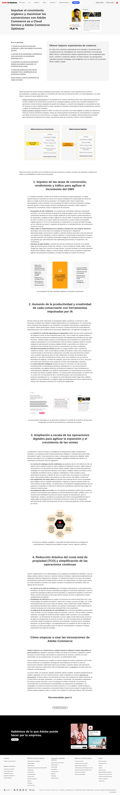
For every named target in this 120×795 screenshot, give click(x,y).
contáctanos (74, 667)
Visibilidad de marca (8, 773)
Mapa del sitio (90, 790)
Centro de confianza (103, 778)
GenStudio (30, 783)
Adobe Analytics (31, 763)
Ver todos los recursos (60, 707)
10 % (76, 222)
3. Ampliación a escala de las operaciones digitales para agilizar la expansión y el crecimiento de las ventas (24, 64)
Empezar (75, 2)
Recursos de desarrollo (80, 774)
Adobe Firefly (54, 767)
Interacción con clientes (9, 769)
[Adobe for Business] (117, 2)
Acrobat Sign (30, 770)
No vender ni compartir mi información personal (105, 790)
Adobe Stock (54, 769)
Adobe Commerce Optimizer (31, 110)
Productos (21, 2)
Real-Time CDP (31, 785)
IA (29, 2)
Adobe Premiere (55, 778)
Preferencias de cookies (80, 790)
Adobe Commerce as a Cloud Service (34, 99)
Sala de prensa (102, 770)
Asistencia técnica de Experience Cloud (84, 767)
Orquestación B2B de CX (9, 775)
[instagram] (17, 790)
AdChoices (113, 792)
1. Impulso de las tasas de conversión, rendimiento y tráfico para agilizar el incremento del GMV (26, 48)
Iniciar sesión (100, 2)
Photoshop (53, 776)
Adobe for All (101, 781)
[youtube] (26, 790)
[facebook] (14, 790)
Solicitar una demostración (10, 761)
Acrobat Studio (31, 772)
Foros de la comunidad (80, 772)
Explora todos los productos (34, 761)
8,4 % (41, 226)
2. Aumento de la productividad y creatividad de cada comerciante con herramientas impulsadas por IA (26, 56)
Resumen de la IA (103, 763)
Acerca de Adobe (102, 761)
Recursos (52, 2)
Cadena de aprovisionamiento (105, 776)
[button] (7, 790)
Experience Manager (32, 778)
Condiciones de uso (69, 790)
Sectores (36, 2)
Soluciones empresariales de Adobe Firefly (37, 767)
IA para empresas (8, 777)
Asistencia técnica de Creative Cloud (83, 770)
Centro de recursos (79, 761)
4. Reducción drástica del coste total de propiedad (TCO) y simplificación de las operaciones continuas (24, 72)
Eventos (100, 767)
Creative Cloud (31, 776)
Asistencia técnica (63, 2)
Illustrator (53, 773)
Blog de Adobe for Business (81, 765)
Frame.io (29, 781)
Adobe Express (31, 765)
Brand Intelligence (32, 774)
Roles (44, 2)
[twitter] (20, 790)
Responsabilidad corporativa (105, 772)
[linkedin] (23, 790)
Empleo (100, 765)
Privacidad (62, 790)
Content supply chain (8, 771)
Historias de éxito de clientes (81, 763)
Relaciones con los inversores (105, 774)
